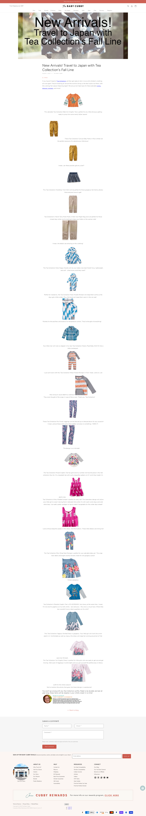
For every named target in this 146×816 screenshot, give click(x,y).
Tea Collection (61, 81)
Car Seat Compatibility (80, 767)
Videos (75, 776)
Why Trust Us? (37, 767)
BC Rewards (57, 774)
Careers (35, 772)
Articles (76, 774)
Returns (56, 769)
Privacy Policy (26, 804)
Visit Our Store (21, 781)
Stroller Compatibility (79, 769)
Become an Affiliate (99, 772)
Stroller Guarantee (58, 779)
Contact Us (56, 767)
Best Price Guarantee (59, 776)
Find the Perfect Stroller (80, 786)
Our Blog (96, 767)
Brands (35, 779)
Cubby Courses (78, 772)
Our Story (36, 774)
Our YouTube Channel (100, 769)
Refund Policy (34, 804)
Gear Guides (77, 781)
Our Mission (36, 776)
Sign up (127, 756)
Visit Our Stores (37, 769)
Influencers (97, 774)
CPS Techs (76, 779)
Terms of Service (17, 804)
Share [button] (46, 77)
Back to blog (74, 710)
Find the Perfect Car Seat (80, 783)
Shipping (56, 772)
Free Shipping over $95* (17, 6)
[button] (128, 6)
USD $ (66, 804)
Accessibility (57, 783)
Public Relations (37, 781)
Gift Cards (56, 781)
